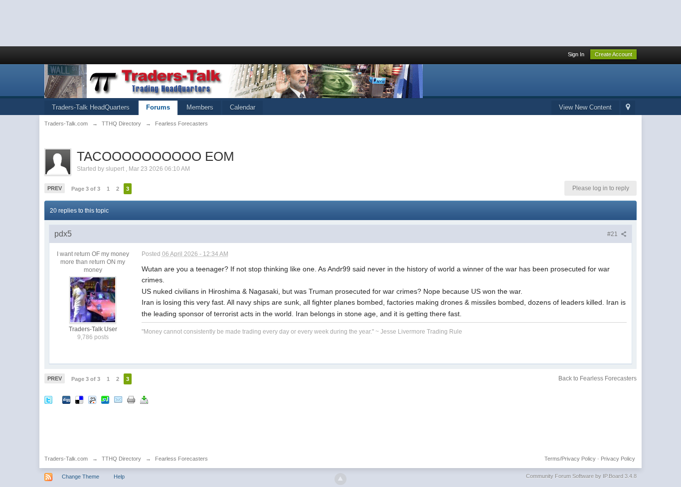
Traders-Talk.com (66, 459)
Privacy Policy (618, 459)
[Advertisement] (181, 22)
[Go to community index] (233, 80)
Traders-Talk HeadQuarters (91, 107)
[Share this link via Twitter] (48, 399)
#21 (613, 234)
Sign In (576, 54)
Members (199, 107)
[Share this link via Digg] (66, 399)
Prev (54, 188)
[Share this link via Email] (118, 399)
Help (119, 477)
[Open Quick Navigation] (628, 108)
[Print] (131, 399)
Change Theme (80, 477)
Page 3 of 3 (85, 189)
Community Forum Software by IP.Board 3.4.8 (581, 476)
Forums (158, 107)
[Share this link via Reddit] (92, 399)
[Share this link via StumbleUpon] (105, 399)
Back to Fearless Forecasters (597, 378)
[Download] (144, 399)
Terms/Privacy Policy (570, 459)
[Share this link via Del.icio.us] (79, 399)
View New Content (585, 107)
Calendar (242, 107)
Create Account (613, 54)
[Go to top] (340, 479)
